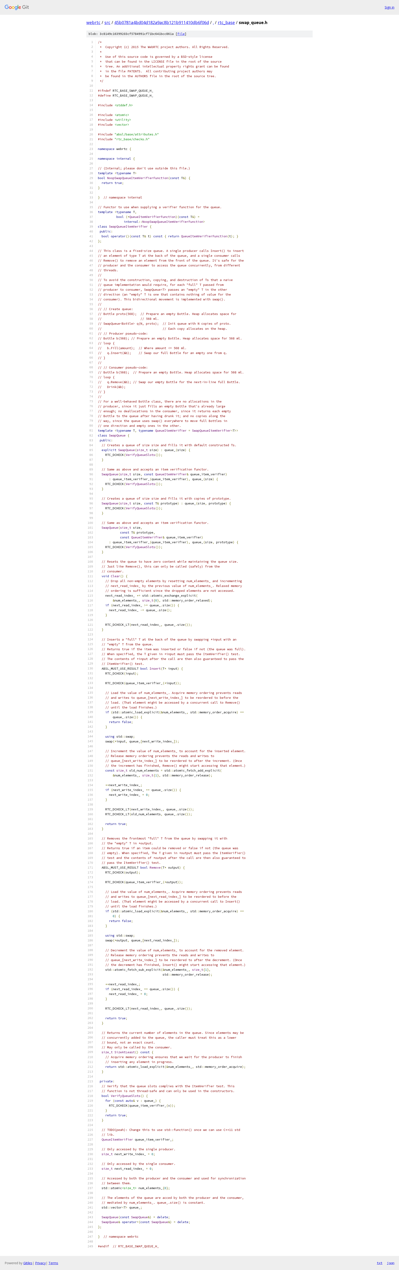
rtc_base (226, 22)
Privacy (40, 1263)
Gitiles (27, 1263)
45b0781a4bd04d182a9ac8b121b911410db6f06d (161, 22)
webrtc (93, 22)
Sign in (389, 7)
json (390, 1263)
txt (379, 1263)
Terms (53, 1263)
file (181, 34)
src (107, 22)
